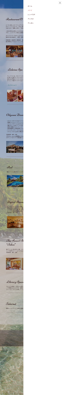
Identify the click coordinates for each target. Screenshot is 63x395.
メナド (30, 10)
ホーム (30, 6)
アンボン (31, 23)
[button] (60, 3)
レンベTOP (31, 15)
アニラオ (31, 19)
